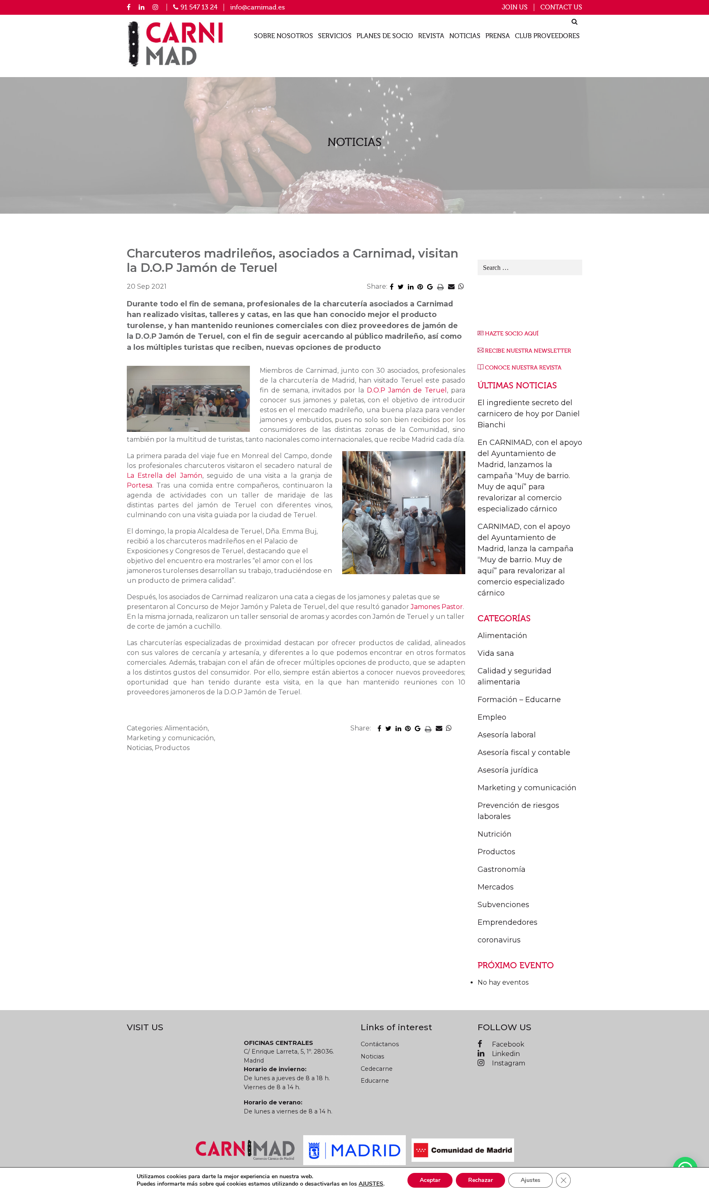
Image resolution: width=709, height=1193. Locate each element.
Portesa (139, 485)
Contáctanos (380, 1044)
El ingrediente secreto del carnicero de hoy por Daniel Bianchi (529, 413)
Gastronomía (502, 869)
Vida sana (496, 653)
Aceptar (430, 1180)
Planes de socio (385, 36)
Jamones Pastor (437, 607)
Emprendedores (507, 922)
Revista (431, 36)
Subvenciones (503, 904)
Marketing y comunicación (527, 787)
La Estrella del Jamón (164, 475)
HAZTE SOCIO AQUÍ (511, 333)
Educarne (375, 1080)
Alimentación (502, 635)
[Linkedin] (141, 7)
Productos (496, 851)
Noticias (464, 36)
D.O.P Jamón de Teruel (407, 390)
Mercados (496, 887)
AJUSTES (371, 1184)
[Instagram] (155, 7)
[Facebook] (128, 7)
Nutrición (495, 834)
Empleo (492, 717)
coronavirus (499, 939)
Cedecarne (377, 1068)
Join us (515, 7)
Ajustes (530, 1180)
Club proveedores (547, 36)
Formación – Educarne (519, 699)
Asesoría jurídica (508, 770)
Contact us (561, 7)
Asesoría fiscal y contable (524, 752)
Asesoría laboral (507, 734)
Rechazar (480, 1180)
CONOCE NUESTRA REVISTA (523, 367)
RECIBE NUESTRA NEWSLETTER (528, 350)
